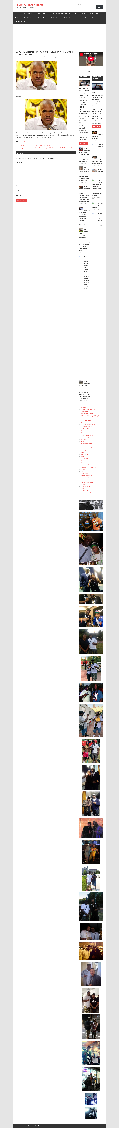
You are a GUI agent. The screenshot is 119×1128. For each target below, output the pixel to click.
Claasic (83, 431)
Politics (83, 469)
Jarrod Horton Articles (61, 57)
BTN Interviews (85, 418)
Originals (83, 463)
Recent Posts (27, 13)
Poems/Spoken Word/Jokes (88, 467)
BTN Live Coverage (86, 420)
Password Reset (21, 21)
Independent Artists (86, 443)
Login (86, 17)
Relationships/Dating (86, 478)
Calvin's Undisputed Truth (88, 424)
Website (18, 195)
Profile (69, 57)
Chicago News (80, 13)
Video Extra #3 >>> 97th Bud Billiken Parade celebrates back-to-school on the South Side (84, 155)
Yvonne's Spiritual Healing (88, 493)
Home (17, 13)
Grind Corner (84, 439)
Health (82, 441)
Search (79, 4)
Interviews (84, 446)
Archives (44, 57)
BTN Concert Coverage (87, 413)
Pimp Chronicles (85, 465)
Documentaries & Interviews (89, 435)
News (82, 456)
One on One (84, 458)
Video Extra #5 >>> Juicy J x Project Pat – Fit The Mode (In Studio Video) (36, 146)
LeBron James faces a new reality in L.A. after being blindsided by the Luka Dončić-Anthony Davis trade (46, 148)
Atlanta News (84, 411)
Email (17, 190)
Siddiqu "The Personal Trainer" (89, 480)
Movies (83, 452)
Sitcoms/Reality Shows (87, 482)
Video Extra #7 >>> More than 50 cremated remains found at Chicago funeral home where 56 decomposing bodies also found (84, 102)
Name (17, 186)
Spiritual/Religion (85, 486)
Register (77, 17)
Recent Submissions (86, 475)
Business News (85, 422)
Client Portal (39, 17)
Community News (86, 433)
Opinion (83, 461)
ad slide (18, 17)
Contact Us (94, 13)
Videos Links (41, 13)
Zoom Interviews (85, 495)
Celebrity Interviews (86, 426)
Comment (19, 162)
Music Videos (84, 454)
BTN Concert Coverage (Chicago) (90, 416)
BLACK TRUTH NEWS (30, 4)
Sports (82, 488)
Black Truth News (34, 57)
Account (94, 17)
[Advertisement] (59, 35)
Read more (83, 143)
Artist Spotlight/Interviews (60, 13)
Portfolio (27, 17)
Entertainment (51, 57)
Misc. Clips (84, 450)
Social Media (84, 484)
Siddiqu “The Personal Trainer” (97, 78)
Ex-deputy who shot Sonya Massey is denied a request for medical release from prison (84, 174)
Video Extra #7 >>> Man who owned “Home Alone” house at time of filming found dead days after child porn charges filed (84, 390)
